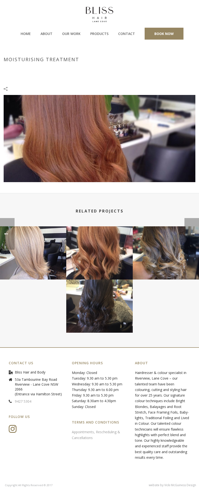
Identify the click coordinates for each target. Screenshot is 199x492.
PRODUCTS (99, 33)
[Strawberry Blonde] (99, 246)
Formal (99, 320)
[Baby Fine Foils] (33, 246)
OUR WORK (71, 33)
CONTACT (126, 33)
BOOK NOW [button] (164, 33)
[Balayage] (166, 246)
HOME (26, 33)
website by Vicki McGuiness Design (172, 485)
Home (43, 69)
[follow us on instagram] (13, 429)
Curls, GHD (139, 69)
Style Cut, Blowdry (110, 69)
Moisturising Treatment (71, 69)
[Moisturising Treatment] (99, 138)
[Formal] (99, 299)
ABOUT (46, 33)
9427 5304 (23, 401)
